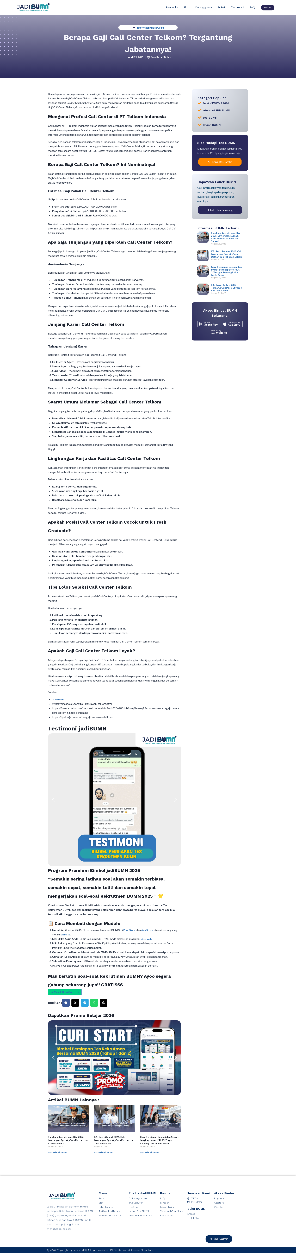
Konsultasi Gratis (222, 161)
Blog (186, 7)
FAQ (252, 7)
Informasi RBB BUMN (150, 27)
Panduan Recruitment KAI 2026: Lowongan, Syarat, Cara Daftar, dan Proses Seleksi (68, 1140)
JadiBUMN (58, 699)
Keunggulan (203, 7)
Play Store (129, 930)
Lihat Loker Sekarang (220, 209)
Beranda (172, 7)
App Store (147, 930)
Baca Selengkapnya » (57, 1152)
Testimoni (237, 7)
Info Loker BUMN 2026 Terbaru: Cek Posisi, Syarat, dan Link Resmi (226, 288)
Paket (221, 7)
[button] (53, 799)
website (65, 934)
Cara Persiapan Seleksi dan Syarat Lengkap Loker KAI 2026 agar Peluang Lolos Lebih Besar (159, 1140)
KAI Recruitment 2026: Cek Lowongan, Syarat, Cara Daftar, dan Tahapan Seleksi (114, 1140)
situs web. (146, 938)
